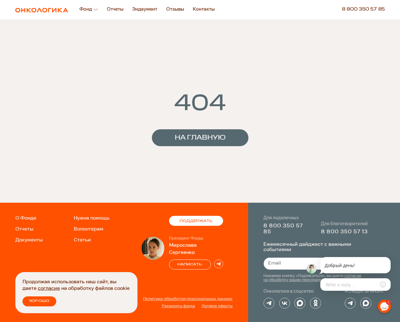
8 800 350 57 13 (344, 232)
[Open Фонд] (95, 9)
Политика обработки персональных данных (187, 299)
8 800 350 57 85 (363, 9)
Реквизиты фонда (178, 306)
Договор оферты (217, 306)
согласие (49, 288)
